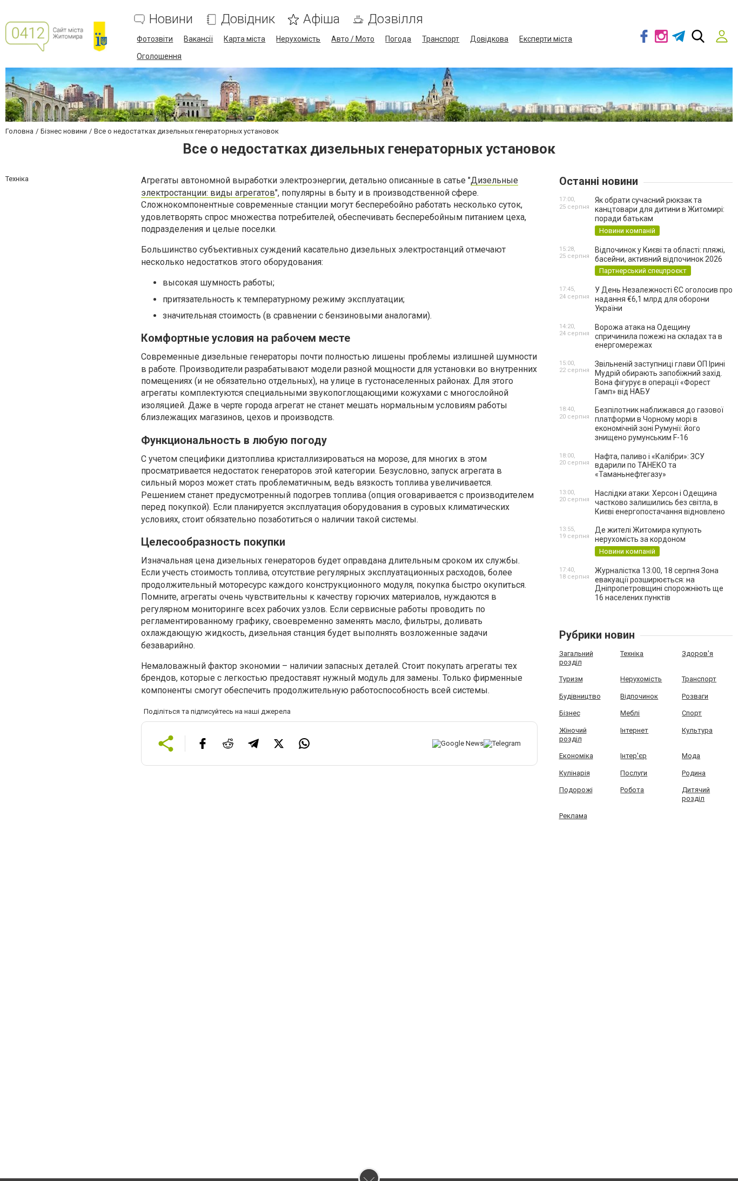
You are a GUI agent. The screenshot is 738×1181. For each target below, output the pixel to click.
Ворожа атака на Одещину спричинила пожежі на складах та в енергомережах (658, 336)
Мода (691, 756)
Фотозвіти (155, 39)
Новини (171, 19)
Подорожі (576, 790)
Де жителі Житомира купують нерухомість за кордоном (648, 534)
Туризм (571, 679)
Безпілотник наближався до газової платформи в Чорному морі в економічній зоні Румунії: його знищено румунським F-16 (659, 423)
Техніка (631, 653)
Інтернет (634, 730)
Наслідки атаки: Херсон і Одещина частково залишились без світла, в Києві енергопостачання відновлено (660, 502)
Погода (398, 39)
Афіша (321, 19)
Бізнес (569, 713)
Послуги (633, 773)
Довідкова (489, 39)
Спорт (692, 713)
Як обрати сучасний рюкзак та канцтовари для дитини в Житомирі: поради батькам (659, 209)
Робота (632, 790)
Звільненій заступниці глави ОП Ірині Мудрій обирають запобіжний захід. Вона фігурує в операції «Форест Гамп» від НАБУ (660, 377)
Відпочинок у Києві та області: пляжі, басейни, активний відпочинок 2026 (660, 254)
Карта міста (244, 39)
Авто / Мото (352, 39)
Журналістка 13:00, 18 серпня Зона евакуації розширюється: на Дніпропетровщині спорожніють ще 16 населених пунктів (659, 584)
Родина (694, 773)
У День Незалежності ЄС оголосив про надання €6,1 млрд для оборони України (664, 299)
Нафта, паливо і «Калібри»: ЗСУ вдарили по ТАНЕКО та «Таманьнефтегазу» (650, 465)
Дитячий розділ (696, 794)
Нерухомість (298, 39)
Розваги (695, 696)
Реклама (573, 816)
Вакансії (198, 39)
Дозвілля (395, 19)
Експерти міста (545, 39)
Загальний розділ (576, 657)
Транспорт (440, 39)
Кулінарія (574, 773)
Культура (697, 730)
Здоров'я (697, 653)
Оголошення (159, 56)
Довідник (248, 19)
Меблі (630, 713)
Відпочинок (639, 696)
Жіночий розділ (573, 734)
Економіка (576, 756)
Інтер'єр (633, 756)
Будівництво (580, 696)
